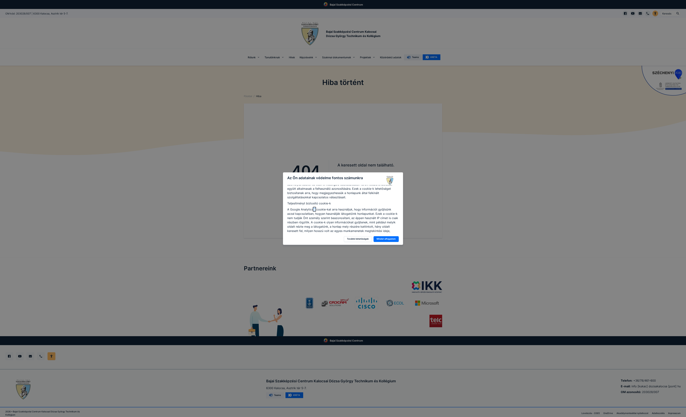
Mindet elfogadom (386, 238)
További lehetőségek (358, 238)
